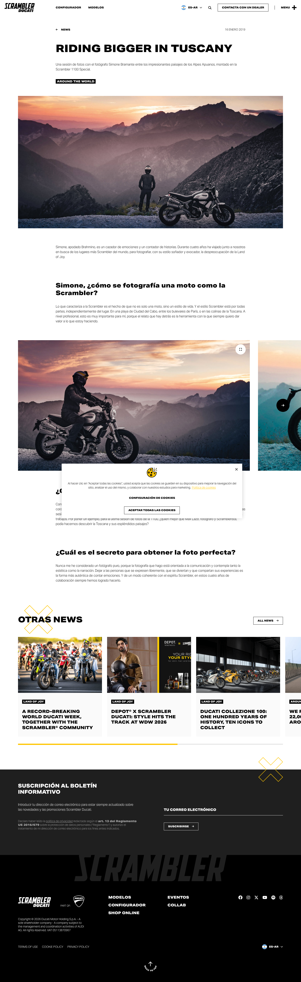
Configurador (68, 7)
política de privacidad (59, 821)
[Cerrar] (236, 469)
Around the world (75, 81)
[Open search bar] (210, 7)
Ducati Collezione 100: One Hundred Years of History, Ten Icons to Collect (233, 719)
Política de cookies (204, 487)
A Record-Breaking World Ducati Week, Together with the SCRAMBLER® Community (57, 719)
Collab (176, 905)
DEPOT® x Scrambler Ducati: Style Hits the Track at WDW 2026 (143, 717)
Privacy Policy (78, 947)
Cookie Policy (52, 947)
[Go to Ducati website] (79, 901)
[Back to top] (150, 966)
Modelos (96, 7)
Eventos (178, 897)
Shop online (123, 913)
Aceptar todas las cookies (151, 510)
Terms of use (28, 947)
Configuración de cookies (152, 498)
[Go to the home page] (20, 7)
